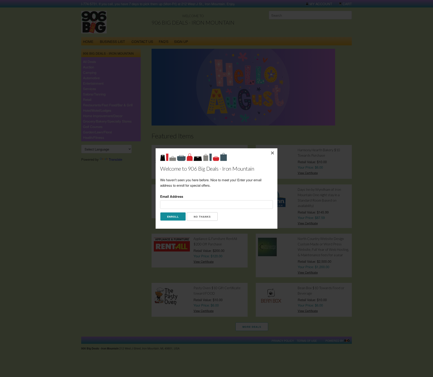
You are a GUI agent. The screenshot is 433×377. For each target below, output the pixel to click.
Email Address (171, 196)
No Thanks (202, 216)
